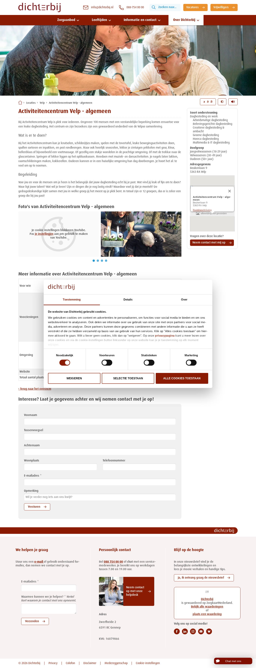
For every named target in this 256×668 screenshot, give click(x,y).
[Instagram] (193, 631)
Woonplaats (31, 460)
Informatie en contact (140, 20)
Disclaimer (89, 663)
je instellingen (44, 234)
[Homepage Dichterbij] (39, 7)
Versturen (34, 506)
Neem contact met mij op (208, 242)
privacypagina (165, 335)
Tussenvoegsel (33, 430)
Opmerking (31, 490)
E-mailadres (31, 475)
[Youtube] (201, 631)
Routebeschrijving (202, 210)
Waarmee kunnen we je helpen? (42, 596)
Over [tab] (184, 299)
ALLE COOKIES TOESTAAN (182, 378)
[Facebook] (177, 631)
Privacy (53, 663)
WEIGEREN (74, 378)
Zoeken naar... (167, 7)
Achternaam (32, 445)
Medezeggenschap (116, 663)
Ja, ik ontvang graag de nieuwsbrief (201, 577)
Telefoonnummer (114, 460)
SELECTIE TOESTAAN (128, 378)
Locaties (31, 103)
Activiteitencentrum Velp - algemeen (70, 103)
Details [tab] (128, 299)
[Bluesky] (209, 631)
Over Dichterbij (184, 20)
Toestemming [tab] (72, 299)
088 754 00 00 (113, 561)
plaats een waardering (207, 614)
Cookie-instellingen (148, 663)
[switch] (107, 363)
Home (20, 102)
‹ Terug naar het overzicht (34, 389)
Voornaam (30, 415)
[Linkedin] (185, 631)
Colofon (70, 663)
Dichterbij (207, 599)
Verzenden (32, 621)
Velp (42, 103)
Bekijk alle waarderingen (207, 606)
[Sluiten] (229, 191)
